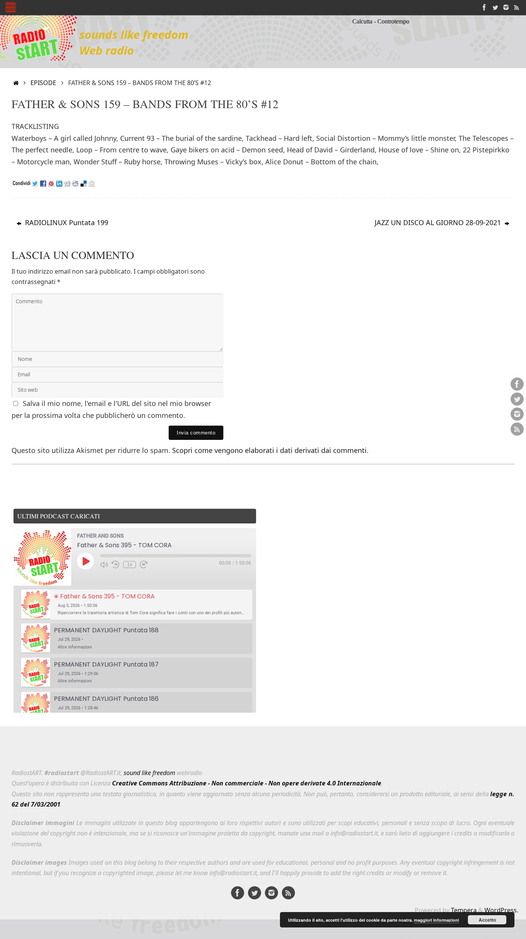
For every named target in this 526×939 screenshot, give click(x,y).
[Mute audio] (104, 564)
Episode (43, 83)
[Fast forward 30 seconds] (143, 564)
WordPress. (501, 910)
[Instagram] (506, 7)
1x (129, 564)
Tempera (464, 910)
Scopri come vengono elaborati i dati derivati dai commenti (269, 450)
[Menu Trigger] (10, 7)
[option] (136, 605)
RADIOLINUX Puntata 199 (65, 222)
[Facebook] (484, 7)
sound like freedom (149, 773)
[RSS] (516, 7)
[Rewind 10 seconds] (115, 564)
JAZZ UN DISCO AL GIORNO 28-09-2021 (439, 222)
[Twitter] (495, 7)
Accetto (487, 919)
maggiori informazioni (436, 920)
